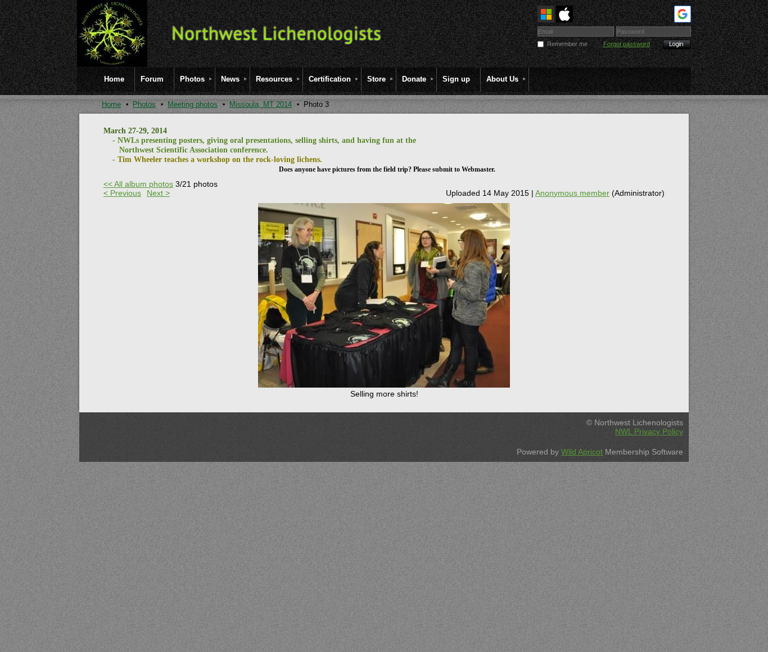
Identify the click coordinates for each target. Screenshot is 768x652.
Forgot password (626, 44)
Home (111, 104)
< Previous (122, 192)
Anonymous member (572, 192)
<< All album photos (138, 183)
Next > (158, 192)
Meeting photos (193, 104)
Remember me (567, 44)
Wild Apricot (582, 451)
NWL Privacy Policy (649, 431)
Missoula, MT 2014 (260, 104)
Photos (144, 104)
